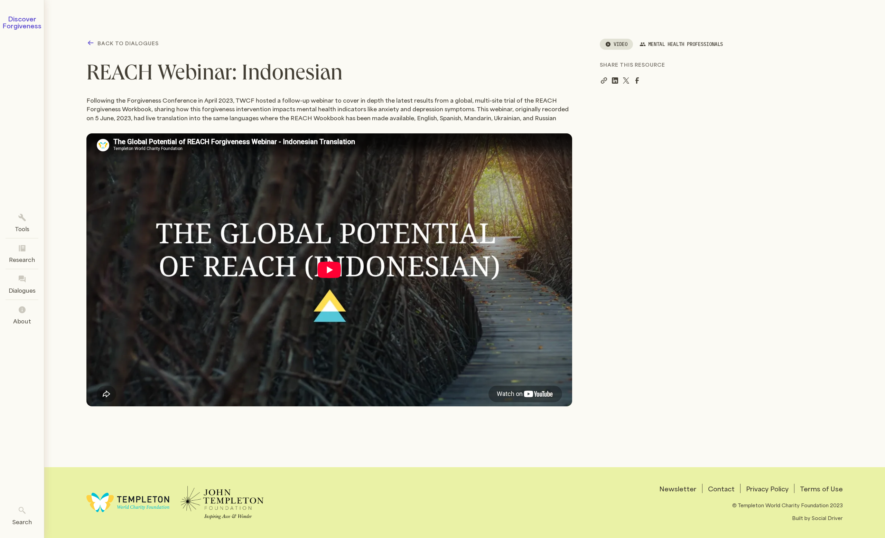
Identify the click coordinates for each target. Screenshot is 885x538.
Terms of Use (821, 488)
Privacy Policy (767, 488)
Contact (721, 488)
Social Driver (827, 517)
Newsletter (678, 488)
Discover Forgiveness (21, 22)
